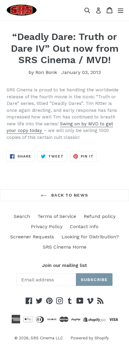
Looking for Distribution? (90, 237)
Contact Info (84, 226)
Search (22, 216)
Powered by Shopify (89, 338)
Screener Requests (32, 237)
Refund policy (100, 216)
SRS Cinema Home (64, 247)
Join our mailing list (64, 265)
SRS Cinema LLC (47, 338)
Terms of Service (57, 216)
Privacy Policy (46, 226)
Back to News (69, 195)
